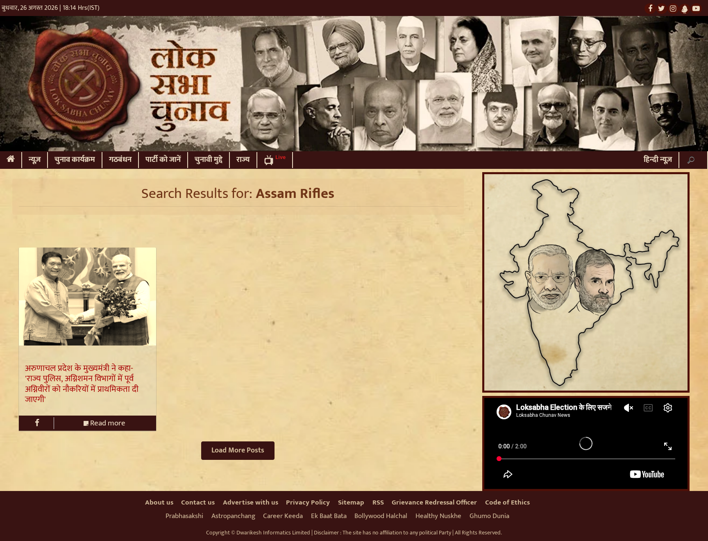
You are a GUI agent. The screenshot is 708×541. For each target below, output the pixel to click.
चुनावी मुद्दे (208, 159)
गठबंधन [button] (120, 159)
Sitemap (351, 502)
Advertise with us (250, 502)
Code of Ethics (507, 502)
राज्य (243, 159)
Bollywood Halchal (380, 516)
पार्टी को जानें (163, 159)
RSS (378, 502)
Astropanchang (233, 516)
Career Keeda (283, 516)
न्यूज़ (35, 159)
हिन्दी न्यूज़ (658, 159)
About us (159, 502)
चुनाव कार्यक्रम (74, 159)
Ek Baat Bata (329, 516)
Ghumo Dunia (489, 516)
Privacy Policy (308, 502)
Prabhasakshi (184, 516)
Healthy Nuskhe (438, 516)
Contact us (198, 502)
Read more (106, 423)
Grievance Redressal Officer (434, 502)
